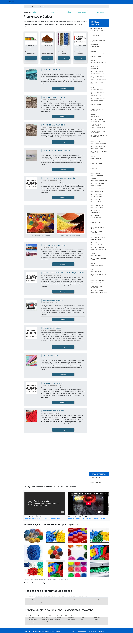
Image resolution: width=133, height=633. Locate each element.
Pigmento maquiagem (96, 158)
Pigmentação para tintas (97, 205)
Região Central (30, 596)
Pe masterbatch (94, 44)
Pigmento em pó (94, 168)
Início (74, 631)
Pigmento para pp (95, 242)
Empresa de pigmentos (96, 239)
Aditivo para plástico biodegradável (96, 65)
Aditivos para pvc (95, 35)
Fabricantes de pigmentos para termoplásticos (98, 128)
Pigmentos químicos (96, 222)
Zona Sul (54, 596)
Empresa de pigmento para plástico (57, 11)
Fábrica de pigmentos (96, 217)
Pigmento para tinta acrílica (98, 146)
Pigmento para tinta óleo (97, 175)
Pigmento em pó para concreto (98, 249)
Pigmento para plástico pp (97, 194)
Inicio (54, 2)
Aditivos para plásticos (96, 28)
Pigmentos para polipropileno (98, 247)
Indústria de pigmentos (96, 244)
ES (34, 615)
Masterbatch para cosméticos (98, 62)
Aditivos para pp (95, 116)
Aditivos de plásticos (96, 96)
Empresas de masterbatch (97, 38)
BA (57, 615)
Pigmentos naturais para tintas (99, 220)
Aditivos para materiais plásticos (99, 107)
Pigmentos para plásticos (97, 148)
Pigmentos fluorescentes (97, 191)
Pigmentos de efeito (95, 215)
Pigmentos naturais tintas (97, 225)
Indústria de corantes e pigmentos (97, 202)
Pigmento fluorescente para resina (98, 77)
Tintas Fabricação (76, 2)
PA (75, 615)
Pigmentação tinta (95, 210)
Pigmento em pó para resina (97, 207)
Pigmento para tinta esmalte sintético (98, 188)
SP (38, 615)
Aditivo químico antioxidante (98, 80)
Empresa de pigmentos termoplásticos (96, 124)
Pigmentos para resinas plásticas (99, 292)
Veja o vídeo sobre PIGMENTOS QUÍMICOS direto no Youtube (42, 519)
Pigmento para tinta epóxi (97, 183)
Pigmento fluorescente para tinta (98, 93)
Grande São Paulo (71, 596)
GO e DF (66, 615)
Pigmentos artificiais (96, 235)
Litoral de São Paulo (82, 596)
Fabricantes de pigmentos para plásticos (98, 275)
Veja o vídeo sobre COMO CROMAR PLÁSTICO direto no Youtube (87, 519)
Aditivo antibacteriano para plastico (98, 41)
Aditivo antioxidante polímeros (99, 54)
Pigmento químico (95, 480)
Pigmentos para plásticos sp (98, 290)
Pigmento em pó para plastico (98, 280)
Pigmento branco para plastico (99, 143)
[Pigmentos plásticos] (31, 39)
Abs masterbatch (95, 33)
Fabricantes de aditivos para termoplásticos (98, 132)
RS (50, 615)
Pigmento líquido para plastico (99, 98)
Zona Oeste (47, 596)
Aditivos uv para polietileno (98, 121)
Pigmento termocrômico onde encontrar (98, 113)
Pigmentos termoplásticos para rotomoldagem (99, 152)
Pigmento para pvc (95, 199)
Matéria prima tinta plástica (98, 237)
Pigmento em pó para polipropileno (96, 283)
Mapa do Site (101, 631)
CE (61, 615)
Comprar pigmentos (95, 212)
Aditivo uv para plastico (97, 89)
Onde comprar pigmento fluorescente (97, 110)
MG (30, 615)
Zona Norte (39, 596)
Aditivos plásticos (95, 278)
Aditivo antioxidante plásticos (98, 49)
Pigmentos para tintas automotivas (96, 232)
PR (42, 615)
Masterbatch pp (94, 68)
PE (53, 615)
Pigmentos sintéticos (96, 271)
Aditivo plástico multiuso (97, 73)
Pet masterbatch (95, 46)
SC (46, 615)
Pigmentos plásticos (96, 255)
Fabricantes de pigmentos (97, 104)
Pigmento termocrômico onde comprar (98, 259)
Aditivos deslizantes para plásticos (97, 101)
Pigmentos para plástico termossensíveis (84, 11)
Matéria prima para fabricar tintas (97, 228)
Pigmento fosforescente (97, 71)
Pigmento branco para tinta (98, 161)
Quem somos (101, 2)
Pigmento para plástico (96, 482)
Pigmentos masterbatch (97, 265)
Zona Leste (61, 596)
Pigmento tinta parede (96, 163)
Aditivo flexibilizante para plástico (97, 59)
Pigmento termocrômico (97, 166)
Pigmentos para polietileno (97, 119)
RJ (26, 615)
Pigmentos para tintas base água (99, 180)
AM (71, 615)
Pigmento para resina (96, 173)
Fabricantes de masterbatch (98, 30)
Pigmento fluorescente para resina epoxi (98, 86)
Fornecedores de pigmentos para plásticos (99, 155)
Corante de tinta (95, 178)
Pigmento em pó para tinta (97, 171)
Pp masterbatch (94, 51)
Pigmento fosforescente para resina (40, 11)
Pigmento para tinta (96, 139)
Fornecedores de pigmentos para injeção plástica (99, 136)
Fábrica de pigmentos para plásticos (97, 268)
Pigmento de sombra (71, 11)
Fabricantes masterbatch (100, 11)
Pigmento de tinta (95, 141)
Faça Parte (122, 2)
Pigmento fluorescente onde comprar (98, 252)
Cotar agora (31, 58)
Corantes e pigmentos (96, 196)
